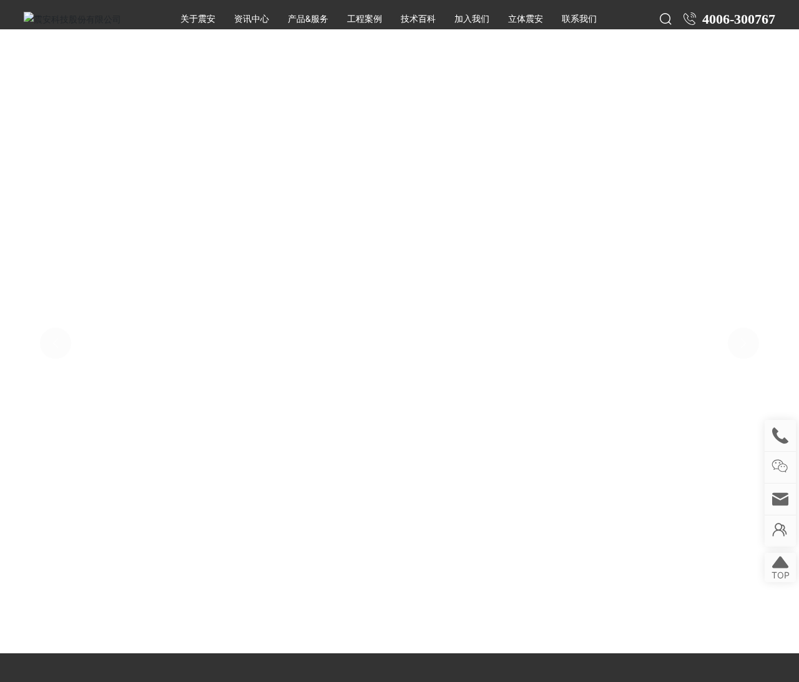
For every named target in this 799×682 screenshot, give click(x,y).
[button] (13, 313)
